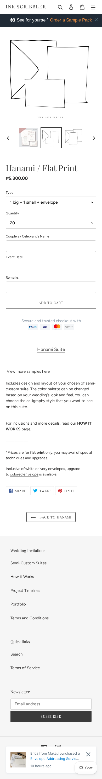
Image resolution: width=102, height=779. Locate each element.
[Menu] (93, 7)
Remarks (12, 277)
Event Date (14, 257)
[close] (96, 19)
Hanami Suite (51, 349)
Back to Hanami (55, 517)
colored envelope (24, 474)
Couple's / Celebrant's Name (27, 236)
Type (9, 192)
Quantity (12, 213)
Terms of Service (25, 668)
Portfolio (18, 604)
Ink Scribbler (26, 7)
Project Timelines (25, 590)
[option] (29, 138)
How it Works (22, 576)
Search (16, 654)
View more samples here (29, 371)
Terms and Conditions (29, 618)
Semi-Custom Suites (28, 563)
